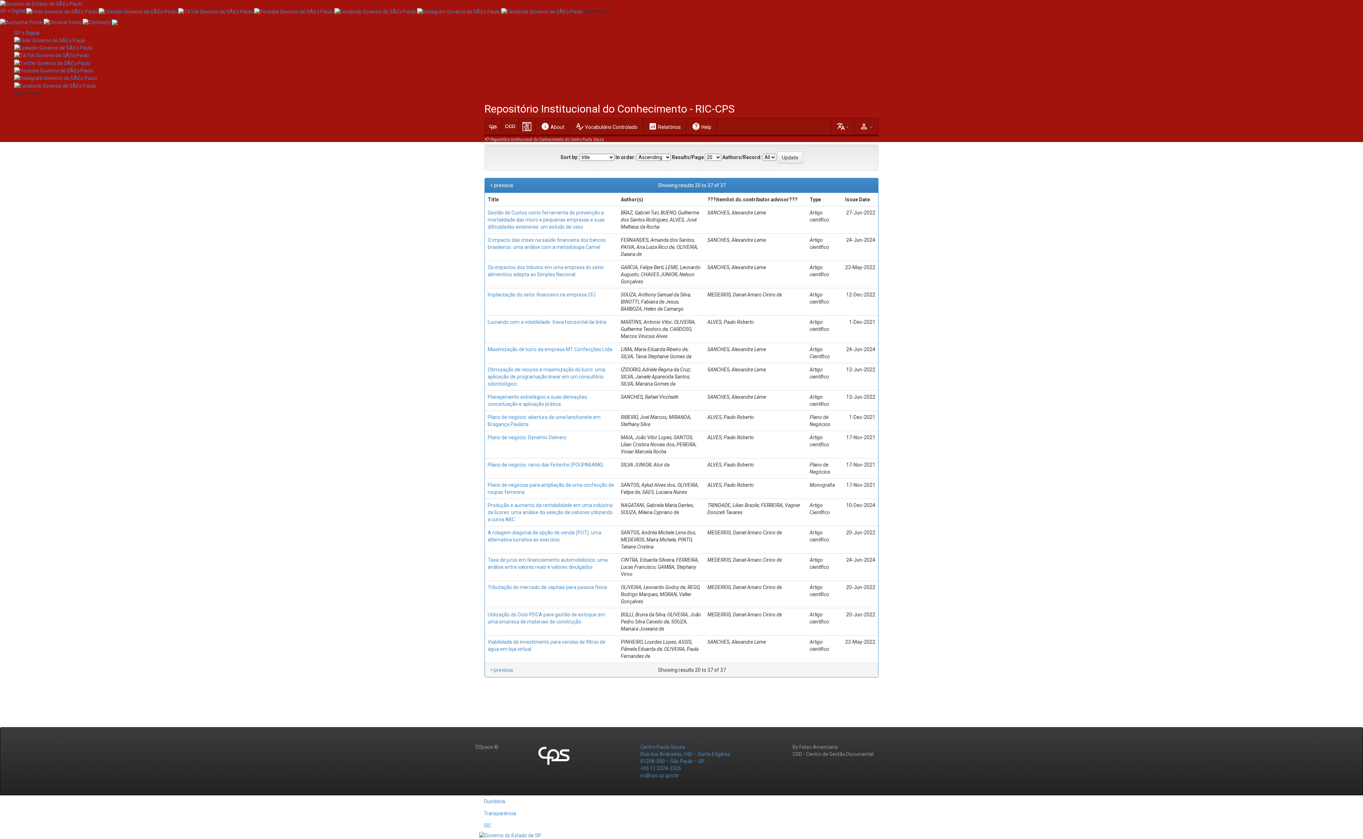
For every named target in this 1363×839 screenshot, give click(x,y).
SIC (487, 825)
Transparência (500, 813)
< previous (501, 185)
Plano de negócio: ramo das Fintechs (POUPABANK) (545, 465)
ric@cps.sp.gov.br (659, 775)
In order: (625, 157)
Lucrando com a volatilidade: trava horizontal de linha (547, 322)
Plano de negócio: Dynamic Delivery (527, 437)
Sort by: (569, 157)
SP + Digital (12, 11)
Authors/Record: (742, 157)
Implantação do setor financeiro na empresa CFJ (542, 295)
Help (701, 126)
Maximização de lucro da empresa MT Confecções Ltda (550, 349)
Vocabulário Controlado (606, 126)
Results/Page (688, 157)
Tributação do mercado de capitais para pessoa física (547, 587)
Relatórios (664, 126)
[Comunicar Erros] (114, 21)
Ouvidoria (494, 801)
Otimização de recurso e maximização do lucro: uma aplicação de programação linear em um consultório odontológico (546, 377)
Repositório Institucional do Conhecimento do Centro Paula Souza (547, 139)
